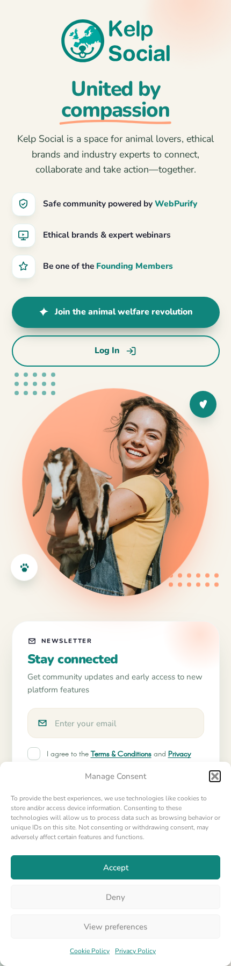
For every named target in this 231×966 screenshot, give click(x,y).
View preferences (115, 926)
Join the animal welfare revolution (124, 312)
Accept (115, 867)
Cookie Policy (90, 951)
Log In (107, 350)
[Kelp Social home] (115, 40)
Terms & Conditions (121, 754)
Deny (115, 897)
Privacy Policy (135, 951)
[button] (215, 776)
